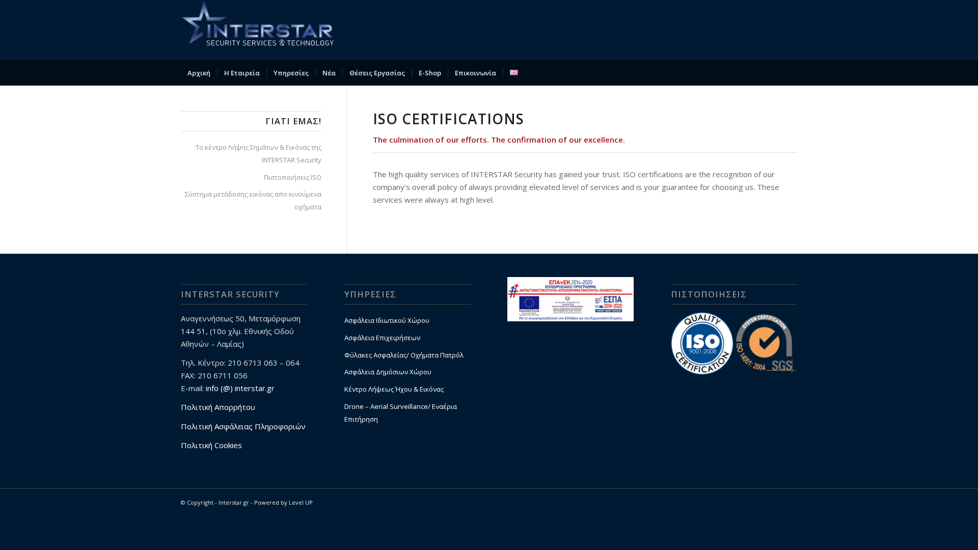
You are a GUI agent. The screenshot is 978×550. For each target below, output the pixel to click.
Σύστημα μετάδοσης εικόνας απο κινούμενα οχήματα (253, 200)
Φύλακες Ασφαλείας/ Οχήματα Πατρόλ (404, 355)
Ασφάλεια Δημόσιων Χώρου (387, 371)
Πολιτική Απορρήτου (218, 407)
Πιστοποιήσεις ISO (292, 177)
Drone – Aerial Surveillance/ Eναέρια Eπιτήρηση (400, 413)
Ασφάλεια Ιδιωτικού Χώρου (386, 320)
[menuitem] (199, 73)
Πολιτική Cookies (211, 445)
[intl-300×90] (257, 30)
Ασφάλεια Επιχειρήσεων (382, 337)
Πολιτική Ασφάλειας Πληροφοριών (243, 426)
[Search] (790, 73)
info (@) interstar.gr (240, 388)
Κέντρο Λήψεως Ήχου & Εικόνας (394, 389)
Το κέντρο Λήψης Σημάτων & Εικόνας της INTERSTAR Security (258, 153)
